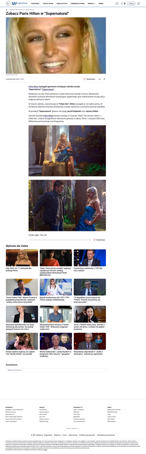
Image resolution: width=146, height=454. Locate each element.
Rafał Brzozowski (112, 412)
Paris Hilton (34, 86)
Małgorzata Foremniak (114, 409)
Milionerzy (76, 412)
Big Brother (76, 416)
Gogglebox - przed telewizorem (14, 409)
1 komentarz (90, 79)
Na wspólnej (43, 409)
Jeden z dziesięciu (78, 409)
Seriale (91, 3)
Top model (76, 414)
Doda (109, 414)
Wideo (101, 3)
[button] (123, 3)
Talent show (48, 3)
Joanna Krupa (111, 416)
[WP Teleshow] (21, 3)
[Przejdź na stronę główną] (8, 5)
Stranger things (43, 421)
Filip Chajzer (111, 419)
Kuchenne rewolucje (79, 419)
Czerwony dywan (77, 3)
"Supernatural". (48, 89)
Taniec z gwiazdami (11, 421)
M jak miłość (43, 414)
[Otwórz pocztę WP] (117, 3)
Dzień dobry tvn (9, 414)
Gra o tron (42, 416)
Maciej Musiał (111, 421)
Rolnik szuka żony (10, 412)
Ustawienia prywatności (105, 435)
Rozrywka (35, 3)
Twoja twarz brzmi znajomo (13, 419)
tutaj (45, 449)
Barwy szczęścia (44, 412)
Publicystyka (61, 3)
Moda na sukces (44, 419)
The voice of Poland (79, 421)
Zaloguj (131, 3)
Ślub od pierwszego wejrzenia (13, 416)
